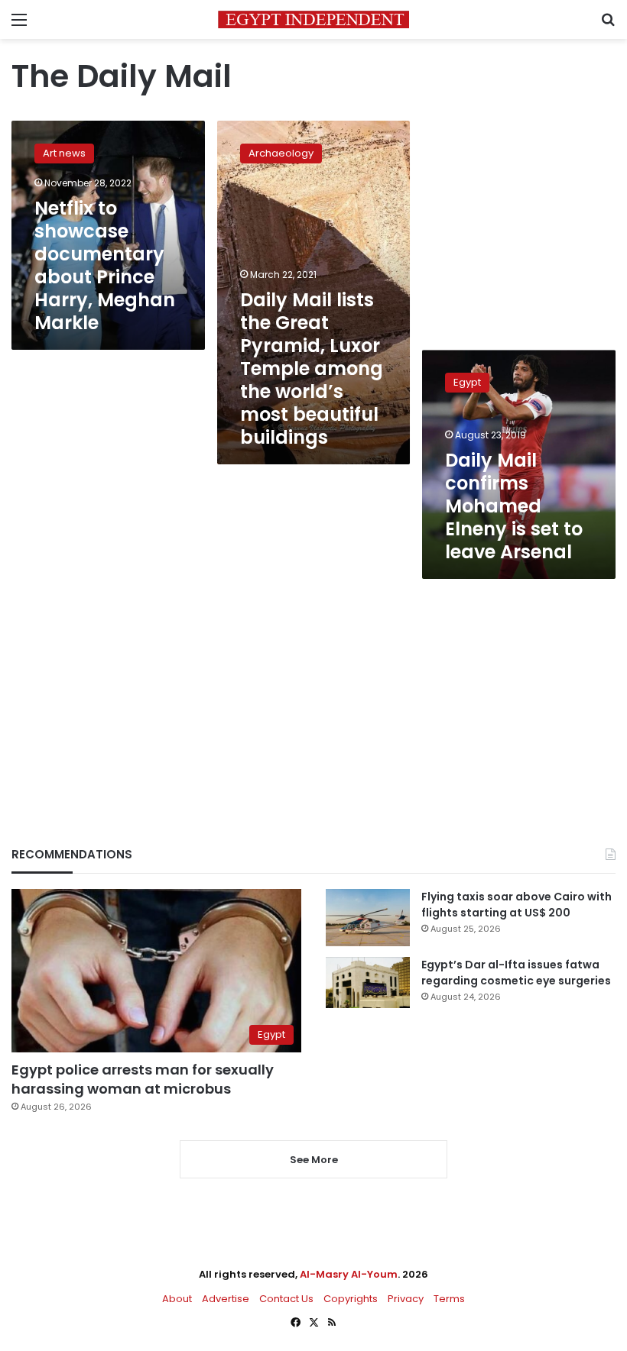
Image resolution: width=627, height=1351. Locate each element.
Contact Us (286, 1298)
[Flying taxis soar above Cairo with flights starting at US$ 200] (368, 917)
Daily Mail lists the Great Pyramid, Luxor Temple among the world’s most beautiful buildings (311, 368)
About (177, 1298)
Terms (449, 1298)
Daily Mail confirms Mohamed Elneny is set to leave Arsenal (514, 506)
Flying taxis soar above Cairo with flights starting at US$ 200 (516, 904)
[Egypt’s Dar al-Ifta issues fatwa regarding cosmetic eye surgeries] (368, 982)
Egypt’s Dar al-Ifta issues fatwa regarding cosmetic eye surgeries (516, 972)
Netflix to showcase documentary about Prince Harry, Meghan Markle (104, 265)
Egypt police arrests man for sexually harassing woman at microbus (142, 1079)
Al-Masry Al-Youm (349, 1274)
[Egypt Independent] (313, 19)
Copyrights (350, 1298)
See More (314, 1159)
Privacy (406, 1298)
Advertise (225, 1298)
